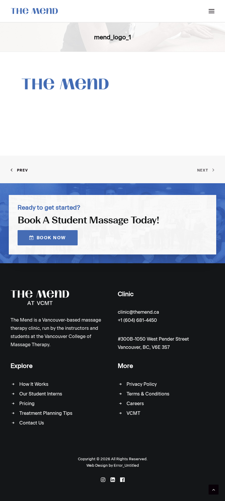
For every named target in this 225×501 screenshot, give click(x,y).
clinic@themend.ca (138, 312)
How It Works (33, 384)
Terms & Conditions (148, 394)
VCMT (133, 413)
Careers (135, 403)
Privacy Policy (142, 384)
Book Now (51, 237)
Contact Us (31, 423)
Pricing (27, 403)
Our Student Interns (40, 394)
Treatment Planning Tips (45, 413)
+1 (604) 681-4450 (137, 320)
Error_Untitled (126, 465)
